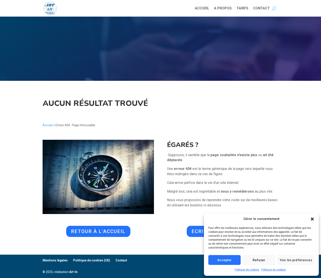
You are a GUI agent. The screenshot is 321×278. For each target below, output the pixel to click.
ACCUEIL (202, 8)
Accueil (48, 125)
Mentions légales (55, 260)
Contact (121, 260)
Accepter (224, 260)
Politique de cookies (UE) (91, 260)
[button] (312, 219)
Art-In (73, 272)
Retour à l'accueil (98, 231)
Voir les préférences (296, 260)
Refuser (259, 260)
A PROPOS (223, 8)
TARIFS (242, 8)
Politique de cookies (247, 269)
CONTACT (261, 8)
